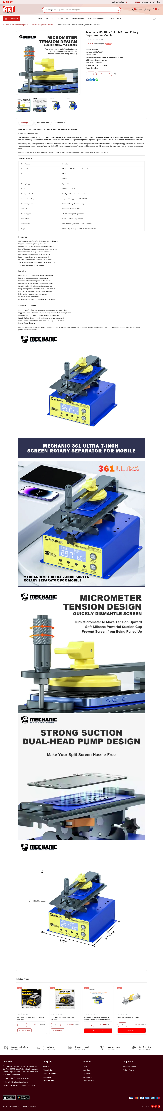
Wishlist (145, 2)
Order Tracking (155, 2)
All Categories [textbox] (50, 10)
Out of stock (98, 1031)
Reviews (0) (60, 123)
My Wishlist (87, 1074)
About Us (49, 19)
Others (120, 19)
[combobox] (51, 10)
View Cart (86, 1070)
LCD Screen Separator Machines (42, 25)
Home (40, 19)
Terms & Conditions (50, 1074)
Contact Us (47, 1077)
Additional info (43, 123)
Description (25, 123)
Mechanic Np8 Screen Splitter (128, 1018)
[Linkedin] (93, 81)
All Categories (62, 19)
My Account (87, 1077)
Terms (110, 19)
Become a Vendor (129, 1066)
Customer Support (96, 19)
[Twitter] (90, 81)
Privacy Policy (48, 1070)
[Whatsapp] (96, 81)
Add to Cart (26, 1030)
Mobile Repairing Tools (20, 25)
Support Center (48, 1081)
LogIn (85, 1066)
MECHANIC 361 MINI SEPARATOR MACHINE (62, 1019)
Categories (13, 19)
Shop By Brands (78, 19)
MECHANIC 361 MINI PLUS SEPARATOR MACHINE (30, 1019)
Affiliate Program (129, 1070)
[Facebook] (87, 81)
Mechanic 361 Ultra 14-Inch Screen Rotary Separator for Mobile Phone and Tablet (97, 1019)
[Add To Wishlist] (115, 74)
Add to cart (105, 74)
